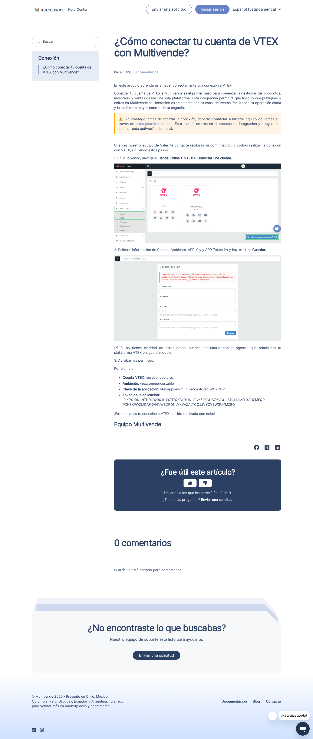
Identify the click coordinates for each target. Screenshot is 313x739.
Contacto (273, 701)
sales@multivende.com (154, 124)
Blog (256, 701)
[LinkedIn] (277, 447)
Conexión (48, 58)
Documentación (234, 701)
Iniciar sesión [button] (212, 9)
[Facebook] (256, 447)
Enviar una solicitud (169, 9)
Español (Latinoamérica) (254, 9)
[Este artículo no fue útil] (205, 483)
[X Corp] (267, 447)
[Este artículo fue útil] (190, 483)
